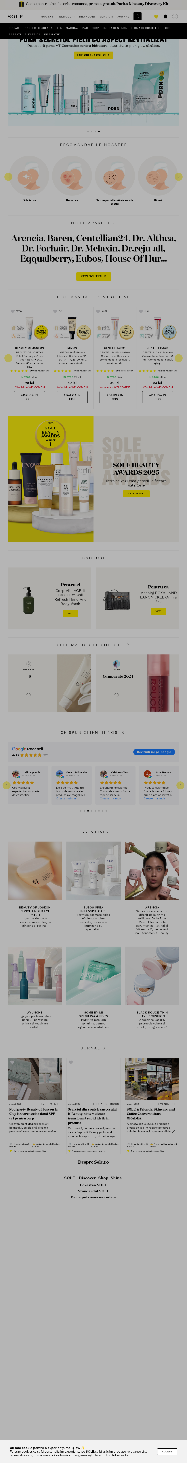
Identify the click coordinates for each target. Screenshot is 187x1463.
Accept (167, 1451)
